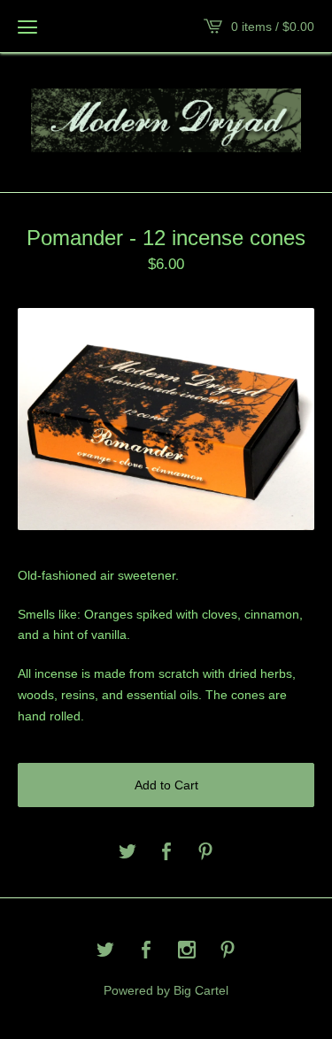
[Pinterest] (227, 951)
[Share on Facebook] (166, 853)
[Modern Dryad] (166, 120)
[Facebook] (146, 951)
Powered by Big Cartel (166, 990)
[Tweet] (127, 853)
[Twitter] (105, 951)
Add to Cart (166, 785)
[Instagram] (187, 951)
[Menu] (27, 26)
